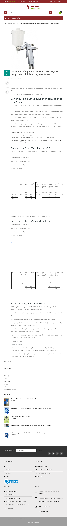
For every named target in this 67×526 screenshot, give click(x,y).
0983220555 (12, 1)
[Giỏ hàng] (61, 12)
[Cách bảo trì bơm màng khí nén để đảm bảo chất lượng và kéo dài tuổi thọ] (6, 410)
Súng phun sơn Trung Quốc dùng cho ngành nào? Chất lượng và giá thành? (31, 425)
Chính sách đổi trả (10, 494)
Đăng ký (60, 1)
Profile (6, 378)
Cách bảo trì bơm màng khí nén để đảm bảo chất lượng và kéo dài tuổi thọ (31, 408)
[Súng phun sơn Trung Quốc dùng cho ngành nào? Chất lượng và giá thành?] (6, 425)
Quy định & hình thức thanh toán (44, 469)
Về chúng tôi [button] (8, 462)
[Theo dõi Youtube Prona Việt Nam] (61, 453)
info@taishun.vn (46, 506)
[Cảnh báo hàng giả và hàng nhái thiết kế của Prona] (6, 402)
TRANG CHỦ (7, 373)
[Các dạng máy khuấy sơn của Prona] (6, 419)
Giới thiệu (6, 376)
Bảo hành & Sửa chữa (41, 466)
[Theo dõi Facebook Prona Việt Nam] (49, 453)
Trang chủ (8, 466)
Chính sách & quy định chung (13, 498)
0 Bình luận (7, 361)
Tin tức (6, 384)
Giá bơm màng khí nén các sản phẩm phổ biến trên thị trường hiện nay (30, 433)
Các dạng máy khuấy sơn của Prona (20, 416)
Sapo (37, 522)
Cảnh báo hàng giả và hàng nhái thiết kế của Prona (24, 398)
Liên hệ (6, 387)
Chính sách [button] (7, 487)
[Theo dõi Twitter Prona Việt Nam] (53, 453)
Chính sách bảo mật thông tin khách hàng (16, 501)
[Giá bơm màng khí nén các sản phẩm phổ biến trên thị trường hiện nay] (6, 435)
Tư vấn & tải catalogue (10, 389)
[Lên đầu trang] (63, 521)
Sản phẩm (7, 381)
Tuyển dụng (39, 476)
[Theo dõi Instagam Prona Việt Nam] (57, 453)
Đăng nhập (53, 1)
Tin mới (7, 395)
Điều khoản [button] (38, 462)
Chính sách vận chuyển (11, 491)
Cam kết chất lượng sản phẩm (43, 473)
